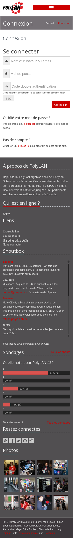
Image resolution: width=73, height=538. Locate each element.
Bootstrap (50, 532)
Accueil (50, 23)
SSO (8, 98)
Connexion (61, 105)
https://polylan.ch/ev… (16, 319)
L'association (11, 231)
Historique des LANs (15, 240)
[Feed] (5, 440)
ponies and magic (28, 532)
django (7, 532)
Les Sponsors (11, 235)
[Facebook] (12, 440)
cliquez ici (29, 123)
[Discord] (25, 440)
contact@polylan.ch (15, 292)
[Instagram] (31, 440)
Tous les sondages (58, 422)
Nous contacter (12, 244)
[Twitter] (18, 440)
